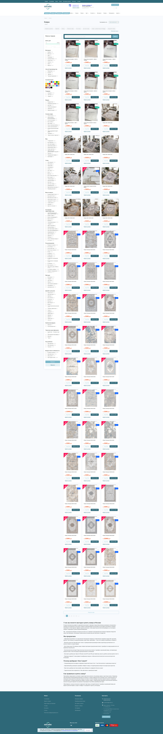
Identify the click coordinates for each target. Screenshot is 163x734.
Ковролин (57, 28)
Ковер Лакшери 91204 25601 (108, 249)
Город (50, 310)
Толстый (51, 94)
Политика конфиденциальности (51, 712)
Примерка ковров (79, 698)
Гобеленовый (52, 178)
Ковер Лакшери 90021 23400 (89, 535)
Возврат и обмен (79, 705)
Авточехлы (51, 163)
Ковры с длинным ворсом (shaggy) (98, 28)
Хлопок (50, 62)
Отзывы (78, 1)
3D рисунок (51, 292)
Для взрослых (52, 354)
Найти (115, 36)
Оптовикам (77, 708)
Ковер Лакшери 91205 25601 (89, 249)
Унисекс (51, 346)
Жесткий (50, 280)
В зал (50, 251)
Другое (117, 13)
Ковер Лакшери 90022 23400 (108, 503)
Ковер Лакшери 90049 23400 (71, 313)
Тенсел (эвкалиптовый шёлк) (53, 131)
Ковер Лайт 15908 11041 (69, 154)
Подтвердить (88, 730)
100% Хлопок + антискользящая (52, 118)
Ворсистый (51, 218)
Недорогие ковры (111, 28)
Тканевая (51, 133)
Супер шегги (51, 202)
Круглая (51, 105)
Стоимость (92, 13)
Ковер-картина (52, 149)
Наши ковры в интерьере (49, 703)
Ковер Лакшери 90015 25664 (89, 567)
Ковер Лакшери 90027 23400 (71, 503)
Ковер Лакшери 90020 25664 (108, 535)
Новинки (53, 13)
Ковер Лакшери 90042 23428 (108, 313)
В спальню (51, 263)
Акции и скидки (47, 701)
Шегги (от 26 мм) (52, 205)
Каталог (47, 13)
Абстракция (51, 162)
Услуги (60, 1)
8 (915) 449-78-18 (76, 6)
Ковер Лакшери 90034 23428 (70, 440)
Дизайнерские (52, 185)
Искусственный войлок (54, 125)
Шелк (50, 63)
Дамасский (51, 313)
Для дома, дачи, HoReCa (53, 267)
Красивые (51, 240)
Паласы (63, 28)
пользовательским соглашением (70, 730)
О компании (51, 1)
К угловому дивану (53, 269)
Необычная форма (52, 106)
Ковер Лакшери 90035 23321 (108, 408)
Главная (46, 1)
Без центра (51, 297)
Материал (99, 13)
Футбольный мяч (52, 326)
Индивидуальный (52, 188)
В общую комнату (53, 352)
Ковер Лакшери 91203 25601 (70, 281)
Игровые (50, 237)
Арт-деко (51, 170)
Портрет (50, 153)
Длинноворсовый (52, 145)
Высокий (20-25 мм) (53, 197)
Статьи (45, 710)
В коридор (51, 256)
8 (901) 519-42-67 (76, 5)
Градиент (51, 311)
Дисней (50, 336)
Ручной (50, 72)
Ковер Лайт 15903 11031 (107, 186)
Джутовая (51, 123)
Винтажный (51, 302)
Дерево (50, 315)
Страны (76, 13)
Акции (56, 1)
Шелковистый (52, 287)
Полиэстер (51, 60)
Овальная (51, 108)
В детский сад (52, 248)
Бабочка (50, 324)
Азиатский (50, 165)
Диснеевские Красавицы (54, 334)
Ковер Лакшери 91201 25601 (108, 281)
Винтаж (51, 173)
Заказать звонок (76, 7)
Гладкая (51, 278)
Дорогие (51, 235)
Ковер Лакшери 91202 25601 (89, 281)
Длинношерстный (52, 147)
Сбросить (52, 365)
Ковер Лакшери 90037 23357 (108, 376)
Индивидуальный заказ (80, 701)
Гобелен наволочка (52, 308)
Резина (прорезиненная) (53, 129)
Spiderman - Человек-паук (53, 332)
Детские (51, 182)
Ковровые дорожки (49, 28)
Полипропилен (52, 58)
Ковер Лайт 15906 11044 (88, 154)
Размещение (111, 13)
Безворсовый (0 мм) (53, 194)
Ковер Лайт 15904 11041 (69, 186)
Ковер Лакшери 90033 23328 (89, 440)
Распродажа (66, 13)
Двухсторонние (52, 225)
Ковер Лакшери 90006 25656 (108, 567)
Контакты (74, 1)
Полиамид (51, 57)
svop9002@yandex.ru (108, 702)
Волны (50, 304)
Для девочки (52, 343)
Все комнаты (52, 265)
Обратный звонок (106, 716)
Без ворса (51, 277)
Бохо (50, 172)
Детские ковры (86, 28)
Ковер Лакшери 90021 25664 (70, 535)
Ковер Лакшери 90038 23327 (70, 376)
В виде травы (51, 215)
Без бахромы (52, 142)
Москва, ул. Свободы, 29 (87, 5)
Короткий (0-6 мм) (53, 199)
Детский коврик (52, 144)
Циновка (50, 204)
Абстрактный (52, 294)
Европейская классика (53, 187)
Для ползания (51, 233)
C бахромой (51, 140)
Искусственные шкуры (53, 238)
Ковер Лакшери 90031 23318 (108, 440)
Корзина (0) (116, 4)
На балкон (51, 272)
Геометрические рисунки (53, 306)
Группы (71, 13)
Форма (82, 13)
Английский (51, 167)
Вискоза (51, 53)
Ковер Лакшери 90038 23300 (89, 376)
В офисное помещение (53, 259)
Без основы (51, 121)
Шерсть (50, 65)
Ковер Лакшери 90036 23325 (89, 408)
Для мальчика (52, 345)
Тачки (49, 337)
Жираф (50, 320)
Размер (104, 13)
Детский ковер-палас (53, 228)
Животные (51, 318)
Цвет (87, 13)
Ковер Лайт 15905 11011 (107, 154)
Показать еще (91, 612)
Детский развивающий (53, 230)
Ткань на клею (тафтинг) (54, 135)
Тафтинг (50, 74)
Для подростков (53, 357)
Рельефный (51, 285)
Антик (50, 168)
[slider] (45, 43)
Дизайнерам (77, 710)
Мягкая (51, 282)
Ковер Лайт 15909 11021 (107, 122)
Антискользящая (52, 120)
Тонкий (50, 96)
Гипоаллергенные (53, 222)
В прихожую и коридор (53, 261)
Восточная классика (53, 175)
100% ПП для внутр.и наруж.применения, (53, 213)
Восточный (51, 177)
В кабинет (51, 253)
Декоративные (52, 180)
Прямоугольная (52, 110)
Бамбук (50, 52)
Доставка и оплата (67, 1)
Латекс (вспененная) (53, 126)
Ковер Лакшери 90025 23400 (89, 503)
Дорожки (59, 13)
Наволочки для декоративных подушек (54, 151)
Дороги (50, 316)
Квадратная (51, 101)
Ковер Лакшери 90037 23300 (71, 408)
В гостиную (78, 28)
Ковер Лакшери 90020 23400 (71, 567)
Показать (52, 361)
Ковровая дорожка (53, 103)
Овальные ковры (70, 28)
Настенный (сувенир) (53, 283)
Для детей (51, 355)
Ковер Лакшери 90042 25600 (89, 313)
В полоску (51, 299)
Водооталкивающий (53, 217)
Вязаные (50, 220)
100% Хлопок (52, 115)
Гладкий (50, 223)
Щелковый (51, 156)
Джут (49, 55)
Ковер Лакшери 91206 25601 (70, 249)
